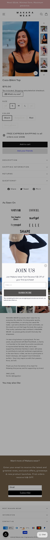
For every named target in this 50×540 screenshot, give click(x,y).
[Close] (45, 265)
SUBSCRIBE (25, 292)
